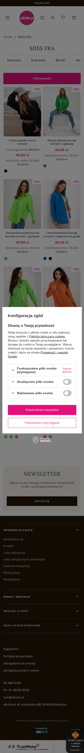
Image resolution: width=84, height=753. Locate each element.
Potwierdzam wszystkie (42, 410)
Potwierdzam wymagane (42, 423)
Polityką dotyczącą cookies (47, 336)
